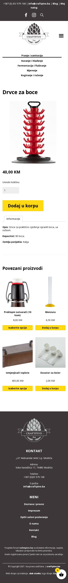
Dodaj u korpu (23, 206)
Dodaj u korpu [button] (50, 327)
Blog (55, 3)
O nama (34, 523)
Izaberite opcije (17, 327)
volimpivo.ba (26, 547)
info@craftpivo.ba (39, 3)
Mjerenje (32, 70)
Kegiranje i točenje (32, 75)
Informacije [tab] (13, 218)
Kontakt (34, 530)
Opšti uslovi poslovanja (34, 517)
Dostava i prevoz (34, 504)
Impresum (34, 510)
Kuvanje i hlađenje (32, 60)
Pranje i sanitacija (32, 55)
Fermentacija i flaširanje (32, 65)
